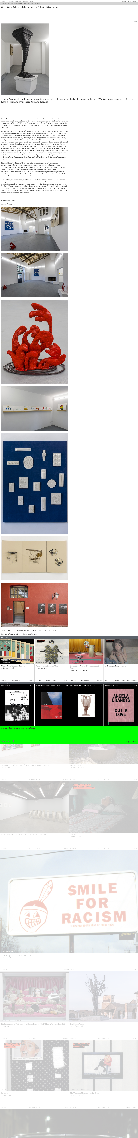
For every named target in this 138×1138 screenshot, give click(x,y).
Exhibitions (25, 1)
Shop (31, 1)
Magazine (11, 1)
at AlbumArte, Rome (8, 200)
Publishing (18, 1)
